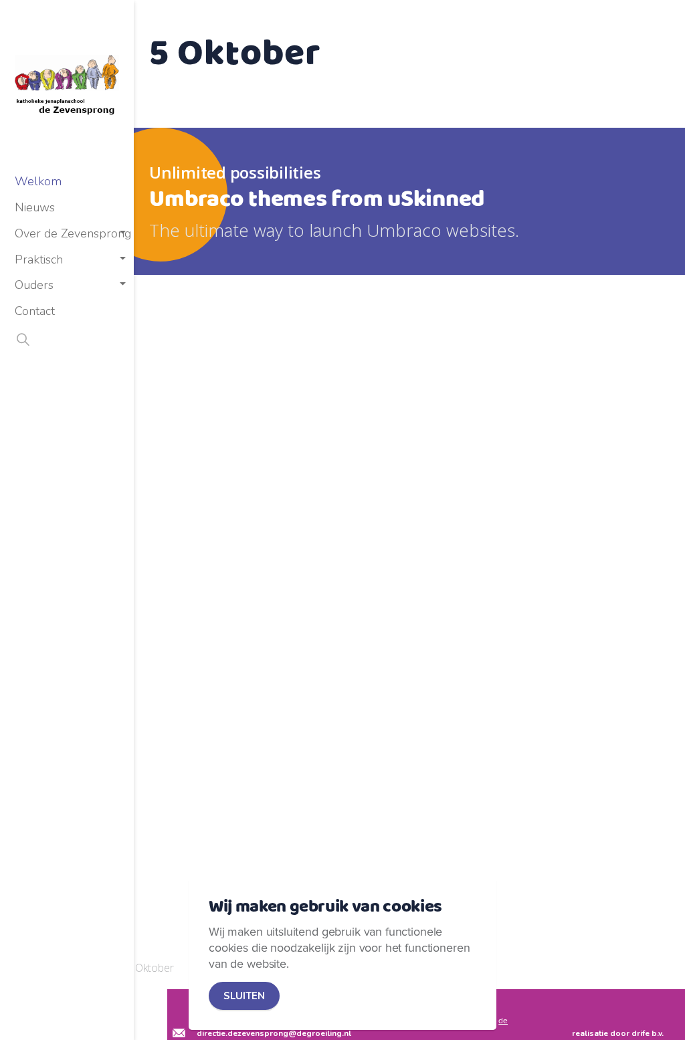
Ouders (34, 285)
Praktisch (39, 259)
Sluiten (244, 996)
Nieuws (35, 207)
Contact (35, 311)
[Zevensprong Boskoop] (67, 84)
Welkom (38, 181)
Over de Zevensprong (73, 233)
